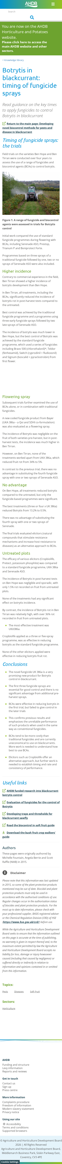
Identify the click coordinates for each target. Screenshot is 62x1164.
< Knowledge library (13, 60)
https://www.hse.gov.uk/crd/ (21, 922)
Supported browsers (14, 1131)
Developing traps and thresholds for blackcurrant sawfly (27, 816)
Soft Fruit (35, 991)
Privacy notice (10, 1112)
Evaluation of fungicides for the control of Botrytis (31, 804)
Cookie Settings (9, 1161)
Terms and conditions (15, 1127)
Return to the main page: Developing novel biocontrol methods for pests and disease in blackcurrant (27, 128)
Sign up (6, 1087)
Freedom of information (16, 1105)
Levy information (12, 1068)
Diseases (19, 991)
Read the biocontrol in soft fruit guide (31, 825)
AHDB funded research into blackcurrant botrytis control (30, 793)
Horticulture (8, 1008)
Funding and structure (15, 1064)
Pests (5, 991)
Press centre (9, 1090)
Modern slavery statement (18, 1109)
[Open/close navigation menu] (53, 4)
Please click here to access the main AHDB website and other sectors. (24, 46)
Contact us (8, 1083)
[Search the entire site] (31, 17)
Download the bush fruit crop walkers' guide (28, 835)
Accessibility (13, 1124)
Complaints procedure (15, 1102)
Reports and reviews (14, 1071)
